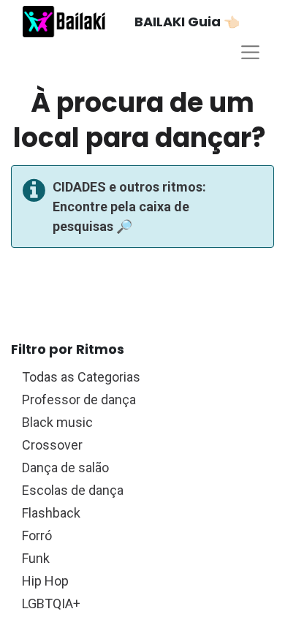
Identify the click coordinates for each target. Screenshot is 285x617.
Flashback (140, 512)
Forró (140, 534)
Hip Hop (140, 580)
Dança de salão (140, 466)
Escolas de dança (140, 489)
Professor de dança (140, 398)
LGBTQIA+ (140, 602)
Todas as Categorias (140, 376)
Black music (140, 421)
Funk (140, 557)
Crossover (140, 444)
